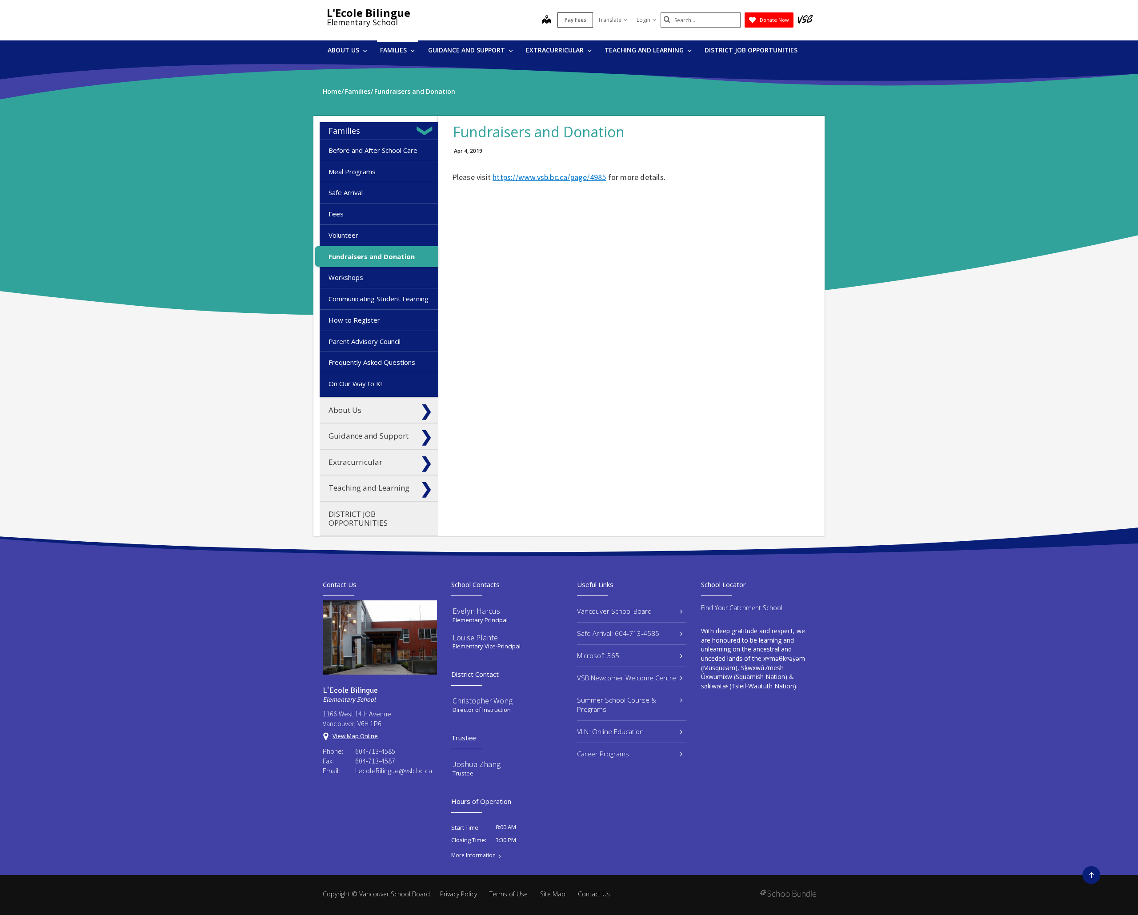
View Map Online (355, 736)
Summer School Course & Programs (616, 704)
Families (394, 50)
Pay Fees (575, 20)
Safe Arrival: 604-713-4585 (618, 633)
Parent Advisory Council (365, 341)
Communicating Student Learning (379, 298)
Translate (609, 20)
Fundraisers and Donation (372, 256)
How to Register (354, 320)
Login (643, 20)
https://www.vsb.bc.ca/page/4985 (549, 177)
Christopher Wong (483, 700)
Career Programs (603, 753)
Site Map (552, 894)
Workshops (346, 277)
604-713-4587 (375, 760)
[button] (426, 130)
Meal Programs (352, 171)
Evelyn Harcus (476, 611)
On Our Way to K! (355, 383)
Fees (336, 213)
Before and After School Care (373, 150)
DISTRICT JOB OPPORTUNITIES (751, 50)
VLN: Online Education (610, 731)
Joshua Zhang (477, 764)
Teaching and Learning (645, 50)
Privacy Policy (458, 894)
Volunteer (343, 235)
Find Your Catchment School (741, 607)
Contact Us (594, 894)
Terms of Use (508, 894)
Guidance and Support (467, 50)
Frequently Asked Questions (372, 362)
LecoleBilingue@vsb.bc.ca (393, 770)
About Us (344, 50)
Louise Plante (475, 637)
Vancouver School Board (614, 611)
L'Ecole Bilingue (368, 12)
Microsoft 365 (598, 655)
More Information (473, 855)
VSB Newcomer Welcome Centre (626, 677)
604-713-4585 (375, 751)
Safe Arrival (346, 192)
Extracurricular (555, 50)
